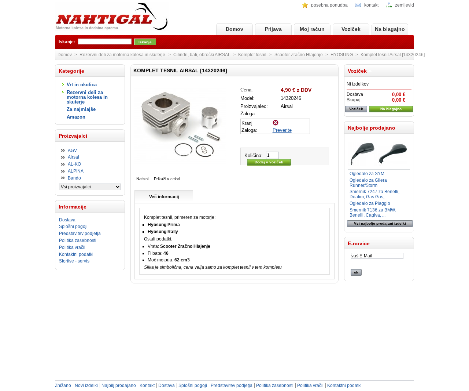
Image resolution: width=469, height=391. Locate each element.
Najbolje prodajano (371, 128)
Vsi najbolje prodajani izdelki (380, 223)
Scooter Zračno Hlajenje (298, 54)
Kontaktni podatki (76, 254)
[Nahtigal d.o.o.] (112, 17)
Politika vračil (72, 247)
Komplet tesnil (252, 54)
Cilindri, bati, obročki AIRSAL (201, 54)
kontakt (371, 5)
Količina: (253, 155)
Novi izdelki (86, 385)
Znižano (63, 385)
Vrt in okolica (82, 84)
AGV (72, 150)
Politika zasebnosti (77, 240)
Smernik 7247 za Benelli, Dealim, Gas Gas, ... (374, 194)
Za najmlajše (81, 109)
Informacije (72, 207)
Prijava (273, 29)
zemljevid (404, 5)
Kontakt (147, 385)
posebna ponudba (329, 5)
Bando (74, 178)
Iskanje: (67, 41)
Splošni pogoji (73, 226)
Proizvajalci (73, 136)
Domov (234, 29)
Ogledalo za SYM (367, 173)
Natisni (142, 179)
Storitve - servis (74, 261)
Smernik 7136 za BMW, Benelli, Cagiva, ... (373, 212)
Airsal (73, 157)
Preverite (282, 130)
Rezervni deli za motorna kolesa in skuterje (87, 97)
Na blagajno (390, 29)
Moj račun (312, 29)
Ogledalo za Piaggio (370, 203)
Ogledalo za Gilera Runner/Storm (368, 183)
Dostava (67, 219)
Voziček (351, 29)
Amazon (76, 117)
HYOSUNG (341, 54)
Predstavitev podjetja (80, 233)
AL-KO (74, 164)
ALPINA (76, 171)
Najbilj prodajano (118, 385)
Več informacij (164, 196)
